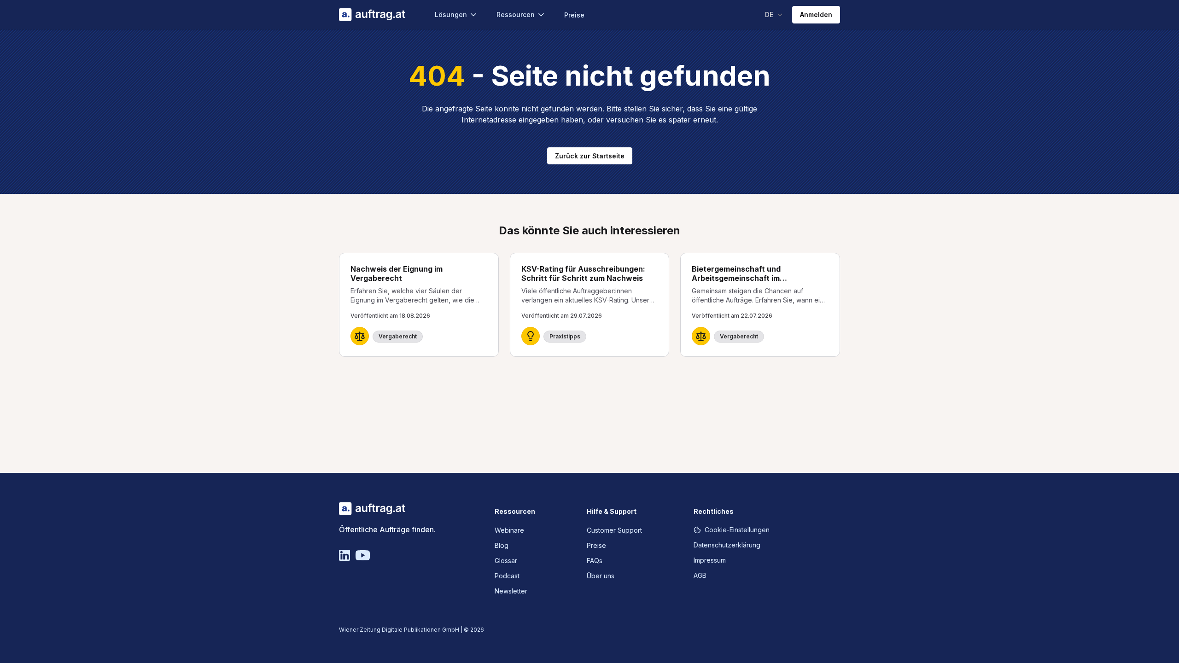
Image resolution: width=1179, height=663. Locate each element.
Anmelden (816, 14)
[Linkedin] (344, 555)
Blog (501, 545)
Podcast (507, 576)
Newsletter (511, 591)
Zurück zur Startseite (590, 156)
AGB (700, 575)
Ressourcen (515, 14)
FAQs (594, 560)
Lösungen (451, 14)
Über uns (600, 576)
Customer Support (614, 530)
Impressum (710, 560)
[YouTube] (363, 555)
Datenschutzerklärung (727, 545)
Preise (574, 15)
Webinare (509, 530)
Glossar (506, 560)
